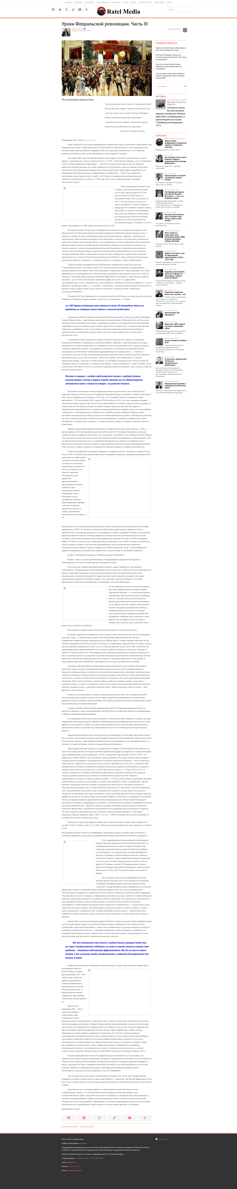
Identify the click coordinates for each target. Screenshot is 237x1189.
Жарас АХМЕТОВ (78, 29)
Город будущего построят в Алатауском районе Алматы (175, 177)
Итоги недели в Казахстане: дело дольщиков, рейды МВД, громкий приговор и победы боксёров (175, 237)
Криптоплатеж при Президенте (172, 313)
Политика (78, 2)
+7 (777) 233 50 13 (74, 1166)
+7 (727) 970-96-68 (96, 1158)
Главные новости (166, 43)
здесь (86, 140)
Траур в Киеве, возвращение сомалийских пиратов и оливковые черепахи (176, 144)
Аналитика (116, 2)
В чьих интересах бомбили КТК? (176, 341)
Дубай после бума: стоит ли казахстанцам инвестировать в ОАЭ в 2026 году (175, 256)
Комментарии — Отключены (77, 1126)
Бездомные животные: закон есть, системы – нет (175, 293)
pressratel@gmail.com (74, 1170)
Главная (68, 2)
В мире (169, 2)
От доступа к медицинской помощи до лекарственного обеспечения (175, 362)
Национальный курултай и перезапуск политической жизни (175, 385)
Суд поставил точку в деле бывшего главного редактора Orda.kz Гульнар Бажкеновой (170, 75)
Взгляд (133, 2)
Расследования (103, 2)
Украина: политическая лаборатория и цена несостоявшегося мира (171, 49)
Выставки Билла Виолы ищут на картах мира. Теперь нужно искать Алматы (174, 217)
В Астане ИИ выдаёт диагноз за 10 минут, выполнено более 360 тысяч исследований (171, 57)
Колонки (161, 135)
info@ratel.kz (71, 1162)
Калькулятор (159, 2)
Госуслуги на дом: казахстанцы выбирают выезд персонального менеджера (169, 66)
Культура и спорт (145, 2)
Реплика (161, 96)
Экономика (89, 2)
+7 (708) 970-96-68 (82, 1158)
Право (125, 2)
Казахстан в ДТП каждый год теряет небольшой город (175, 326)
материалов (83, 1143)
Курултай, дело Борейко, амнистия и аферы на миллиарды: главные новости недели (175, 275)
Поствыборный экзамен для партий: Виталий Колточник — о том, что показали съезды (174, 195)
